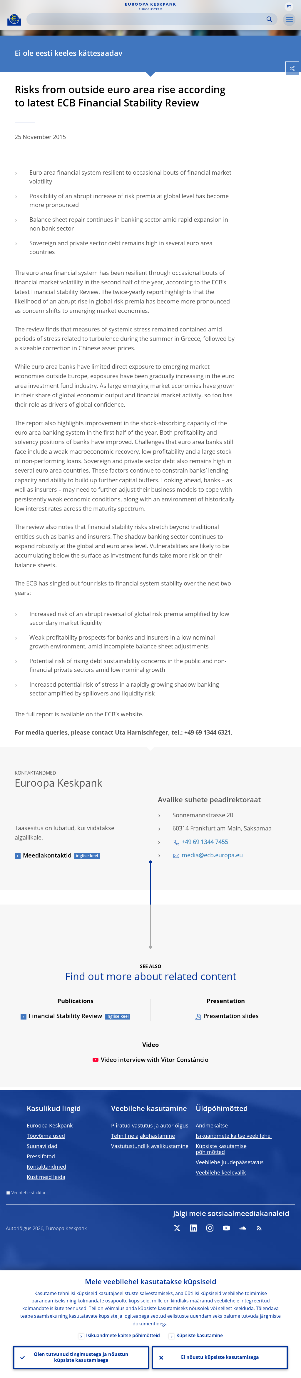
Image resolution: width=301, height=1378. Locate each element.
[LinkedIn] (193, 1228)
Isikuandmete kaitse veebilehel (234, 1136)
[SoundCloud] (243, 1228)
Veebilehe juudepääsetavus (230, 1162)
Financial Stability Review (65, 1017)
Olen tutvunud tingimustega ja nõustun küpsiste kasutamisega (81, 1357)
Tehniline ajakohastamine (143, 1136)
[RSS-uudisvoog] (259, 1228)
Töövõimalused (46, 1136)
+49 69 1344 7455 (205, 842)
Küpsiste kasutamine (199, 1336)
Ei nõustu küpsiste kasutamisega (220, 1357)
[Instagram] (210, 1228)
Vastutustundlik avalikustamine (149, 1146)
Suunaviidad (42, 1146)
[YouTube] (226, 1228)
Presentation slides (231, 1017)
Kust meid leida (46, 1177)
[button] (289, 6)
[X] (177, 1228)
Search (269, 19)
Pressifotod (41, 1157)
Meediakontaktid (47, 856)
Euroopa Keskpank (50, 1126)
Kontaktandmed (46, 1167)
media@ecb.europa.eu (212, 856)
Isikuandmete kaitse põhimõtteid (123, 1336)
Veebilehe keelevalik (221, 1173)
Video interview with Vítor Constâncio (154, 1060)
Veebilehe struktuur (29, 1193)
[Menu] (289, 20)
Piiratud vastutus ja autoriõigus (149, 1126)
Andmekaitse (212, 1126)
